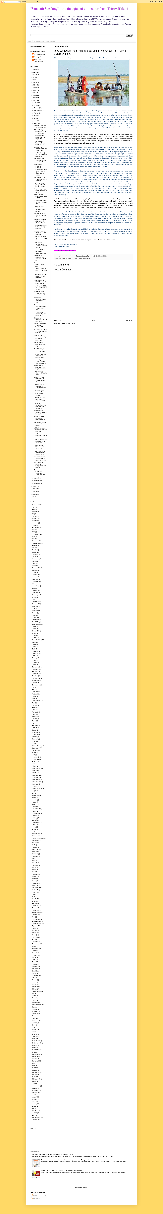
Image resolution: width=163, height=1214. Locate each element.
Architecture (35, 534)
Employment (36, 678)
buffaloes (35, 579)
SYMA (34, 1036)
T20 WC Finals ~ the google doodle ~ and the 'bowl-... (40, 355)
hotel (33, 764)
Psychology (35, 944)
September (37, 110)
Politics (85, 258)
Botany (34, 572)
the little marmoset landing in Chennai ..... (40, 435)
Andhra (34, 520)
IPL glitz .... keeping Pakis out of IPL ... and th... (40, 173)
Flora (33, 710)
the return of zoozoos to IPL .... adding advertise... (40, 227)
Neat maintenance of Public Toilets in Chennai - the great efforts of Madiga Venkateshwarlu (68, 1160)
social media (36, 1002)
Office (34, 901)
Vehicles (34, 1092)
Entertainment (36, 680)
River (33, 960)
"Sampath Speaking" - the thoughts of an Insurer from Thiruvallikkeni (79, 9)
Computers (35, 620)
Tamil (33, 1038)
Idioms (34, 766)
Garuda (34, 737)
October (36, 108)
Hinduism (35, 757)
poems (34, 932)
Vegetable (35, 1090)
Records (34, 953)
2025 (34, 72)
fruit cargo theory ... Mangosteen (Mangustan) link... (40, 386)
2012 (34, 489)
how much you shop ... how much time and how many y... (40, 361)
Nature (34, 892)
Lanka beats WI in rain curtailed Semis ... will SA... (40, 399)
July (35, 116)
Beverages (35, 559)
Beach (34, 550)
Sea (33, 978)
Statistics (34, 1020)
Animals (34, 527)
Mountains (35, 874)
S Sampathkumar (39, 54)
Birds (33, 563)
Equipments (35, 683)
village (34, 1099)
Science (34, 975)
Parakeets (35, 905)
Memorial (35, 854)
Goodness (35, 748)
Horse (34, 761)
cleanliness (35, 610)
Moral (34, 872)
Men (33, 858)
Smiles (34, 1000)
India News (69, 258)
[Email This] (97, 256)
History (34, 759)
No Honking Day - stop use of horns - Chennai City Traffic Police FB (61, 1170)
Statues (34, 1023)
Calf (33, 588)
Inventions (35, 784)
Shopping (35, 987)
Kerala (34, 802)
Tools (33, 1065)
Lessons (34, 815)
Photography (36, 923)
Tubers (34, 1081)
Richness (35, 957)
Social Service (36, 1005)
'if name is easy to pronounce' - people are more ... (40, 418)
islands (34, 786)
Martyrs (34, 842)
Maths (34, 845)
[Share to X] (101, 256)
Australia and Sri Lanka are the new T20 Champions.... (40, 350)
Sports (34, 1011)
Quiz (33, 946)
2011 (34, 491)
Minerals (34, 863)
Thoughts (35, 1061)
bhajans (34, 561)
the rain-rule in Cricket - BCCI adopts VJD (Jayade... (40, 287)
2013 (34, 486)
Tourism (34, 1068)
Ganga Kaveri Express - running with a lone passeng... (40, 338)
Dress (34, 664)
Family (34, 689)
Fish (33, 707)
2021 (34, 82)
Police (34, 935)
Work (33, 1115)
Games (34, 730)
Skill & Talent (36, 991)
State (88, 258)
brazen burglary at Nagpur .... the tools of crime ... (40, 215)
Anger (34, 525)
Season (34, 980)
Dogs (33, 656)
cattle (33, 599)
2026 (34, 69)
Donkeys (34, 658)
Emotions (35, 676)
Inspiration (35, 775)
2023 (34, 77)
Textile (34, 1052)
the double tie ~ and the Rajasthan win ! (40, 126)
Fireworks (35, 705)
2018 (34, 90)
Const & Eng (36, 622)
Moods (34, 867)
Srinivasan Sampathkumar (39, 60)
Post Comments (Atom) (69, 323)
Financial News (36, 701)
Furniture (35, 725)
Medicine (35, 849)
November (37, 105)
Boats (34, 565)
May (35, 121)
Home (29, 41)
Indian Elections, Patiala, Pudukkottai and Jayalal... (39, 209)
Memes (34, 851)
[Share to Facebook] (103, 256)
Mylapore (35, 883)
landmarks (35, 806)
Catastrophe (36, 595)
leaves (34, 811)
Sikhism (34, 989)
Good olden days (37, 746)
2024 (34, 75)
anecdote (35, 523)
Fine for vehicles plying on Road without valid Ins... (40, 185)
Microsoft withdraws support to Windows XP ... (40, 325)
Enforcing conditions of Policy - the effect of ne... (40, 202)
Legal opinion (36, 813)
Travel (34, 1074)
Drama (34, 660)
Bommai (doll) (36, 568)
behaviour (35, 554)
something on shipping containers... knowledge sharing (40, 167)
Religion (34, 955)
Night (33, 896)
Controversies (36, 624)
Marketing (35, 840)
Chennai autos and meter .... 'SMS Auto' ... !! (39, 264)
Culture (34, 638)
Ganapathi (35, 732)
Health (34, 752)
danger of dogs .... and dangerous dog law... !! (39, 344)
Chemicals (35, 602)
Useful (34, 1083)
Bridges (34, 574)
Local (33, 824)
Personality (35, 912)
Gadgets (34, 728)
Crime (34, 633)
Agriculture (35, 511)
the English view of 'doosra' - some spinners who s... (40, 458)
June (35, 118)
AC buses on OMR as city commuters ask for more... (40, 331)
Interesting (75, 258)
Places (34, 928)
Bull (33, 583)
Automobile (35, 543)
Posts (35, 1195)
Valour (34, 1088)
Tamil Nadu (35, 1041)
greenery (35, 750)
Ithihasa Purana (37, 788)
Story (33, 1025)
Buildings (35, 581)
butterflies (35, 586)
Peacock (34, 908)
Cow (33, 628)
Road (33, 962)
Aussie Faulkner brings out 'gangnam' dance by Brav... (40, 465)
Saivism (34, 968)
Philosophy (35, 919)
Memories (35, 856)
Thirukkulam (36, 1054)
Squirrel (34, 1014)
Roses (34, 964)
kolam (34, 804)
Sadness (34, 966)
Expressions (36, 685)
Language (35, 809)
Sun (33, 1032)
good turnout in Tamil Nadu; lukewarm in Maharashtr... (40, 179)
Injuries (34, 770)
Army (33, 536)
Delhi (33, 649)
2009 (34, 497)
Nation (34, 890)
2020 (34, 85)
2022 (34, 80)
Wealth (34, 1106)
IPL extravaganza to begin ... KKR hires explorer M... (40, 270)
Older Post (129, 320)
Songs (34, 1007)
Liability (34, 818)
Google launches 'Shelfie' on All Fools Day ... (39, 447)
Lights (34, 820)
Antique (34, 529)
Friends (34, 719)
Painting (34, 903)
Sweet (34, 1034)
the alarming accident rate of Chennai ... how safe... (40, 276)
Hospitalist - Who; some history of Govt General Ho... (40, 293)
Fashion (34, 692)
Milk (33, 860)
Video (34, 1097)
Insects (34, 773)
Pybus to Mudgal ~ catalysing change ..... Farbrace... (40, 131)
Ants (33, 532)
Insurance (35, 779)
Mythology (35, 885)
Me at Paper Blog (50, 41)
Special (34, 1009)
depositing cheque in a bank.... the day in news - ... (40, 424)
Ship (33, 984)
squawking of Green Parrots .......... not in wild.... (40, 238)
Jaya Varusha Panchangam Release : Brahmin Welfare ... (40, 245)
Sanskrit (34, 971)
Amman (34, 516)
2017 (34, 93)
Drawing (34, 662)
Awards (34, 545)
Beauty (34, 552)
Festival (34, 694)
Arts (33, 538)
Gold (33, 743)
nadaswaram (36, 887)
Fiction (34, 696)
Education (35, 669)
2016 (34, 95)
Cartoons (35, 592)
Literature (35, 822)
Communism (36, 617)
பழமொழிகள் (35, 1119)
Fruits (33, 721)
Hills (33, 755)
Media (34, 847)
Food (33, 714)
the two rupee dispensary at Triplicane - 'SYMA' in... (40, 258)
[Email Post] (93, 256)
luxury (34, 827)
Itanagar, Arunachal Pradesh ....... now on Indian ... (40, 232)
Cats (33, 597)
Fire (33, 703)
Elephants (35, 674)
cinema (34, 608)
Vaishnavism (36, 1086)
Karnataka (35, 797)
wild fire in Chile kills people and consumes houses (40, 251)
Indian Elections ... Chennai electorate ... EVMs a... (40, 196)
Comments (36, 1198)
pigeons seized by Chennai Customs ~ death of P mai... (40, 160)
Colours (34, 613)
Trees (34, 1077)
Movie (34, 876)
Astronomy (35, 541)
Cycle (34, 642)
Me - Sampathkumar (39, 41)
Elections (35, 671)
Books (34, 570)
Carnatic (34, 590)
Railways (35, 948)
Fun (33, 723)
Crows (34, 635)
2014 (34, 100)
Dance (34, 644)
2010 (34, 494)
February (37, 480)
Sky (33, 993)
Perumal (34, 914)
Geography (62, 258)
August (36, 113)
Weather (34, 1108)
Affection (34, 509)
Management (36, 833)
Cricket (34, 631)
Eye (33, 687)
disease (34, 653)
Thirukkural (35, 1056)
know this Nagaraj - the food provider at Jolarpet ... (40, 154)
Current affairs (36, 640)
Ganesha (35, 734)
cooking (34, 626)
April (35, 123)
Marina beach (36, 836)
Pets (33, 917)
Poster (34, 939)
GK (33, 741)
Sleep (34, 996)
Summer (34, 1029)
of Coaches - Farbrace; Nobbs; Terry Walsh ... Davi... (40, 300)
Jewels (34, 793)
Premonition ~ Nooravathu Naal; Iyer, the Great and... (40, 307)
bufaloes (34, 577)
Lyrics (34, 829)
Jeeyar (34, 791)
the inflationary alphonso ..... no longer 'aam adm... (40, 367)
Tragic (34, 1070)
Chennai (34, 604)
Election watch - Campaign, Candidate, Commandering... (40, 472)
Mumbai (34, 878)
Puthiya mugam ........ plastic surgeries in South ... (40, 190)
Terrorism (35, 1050)
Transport (35, 1072)
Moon (34, 869)
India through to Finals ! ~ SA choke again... (40, 373)
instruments (35, 777)
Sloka (34, 998)
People (80, 258)
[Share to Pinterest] (105, 256)
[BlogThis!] (99, 256)
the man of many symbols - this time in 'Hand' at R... (40, 412)
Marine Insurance (37, 838)
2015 (34, 98)
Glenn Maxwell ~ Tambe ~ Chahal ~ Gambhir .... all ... (40, 143)
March (36, 478)
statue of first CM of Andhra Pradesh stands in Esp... (39, 452)
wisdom (34, 1110)
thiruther (34, 1059)
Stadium (34, 1016)
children (34, 606)
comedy (34, 615)
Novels (34, 899)
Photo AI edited (36, 921)
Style (33, 1027)
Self (33, 982)
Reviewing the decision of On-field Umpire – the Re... (40, 148)
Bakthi (34, 547)
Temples (34, 1045)
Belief (34, 556)
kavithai (34, 800)
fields (33, 698)
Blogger (85, 1187)
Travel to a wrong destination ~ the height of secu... (39, 137)
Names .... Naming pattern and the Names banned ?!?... (39, 379)
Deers (34, 646)
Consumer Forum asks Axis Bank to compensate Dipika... (40, 393)
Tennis (34, 1047)
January (36, 483)
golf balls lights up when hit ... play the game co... (40, 429)
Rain (33, 950)
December (37, 103)
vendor (34, 1095)
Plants (34, 930)
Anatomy (34, 518)
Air (33, 514)
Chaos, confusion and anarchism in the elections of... (40, 441)
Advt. (33, 507)
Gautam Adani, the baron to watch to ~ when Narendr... (40, 282)
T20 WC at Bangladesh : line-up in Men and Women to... (40, 406)
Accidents (35, 505)
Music (34, 881)
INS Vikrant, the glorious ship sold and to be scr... (40, 314)
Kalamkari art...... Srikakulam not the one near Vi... (40, 319)
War (33, 1101)
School (34, 973)
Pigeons (34, 926)
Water (34, 1104)
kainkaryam (35, 795)
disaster (34, 651)
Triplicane (35, 1079)
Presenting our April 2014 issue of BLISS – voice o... (40, 221)
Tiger (33, 1063)
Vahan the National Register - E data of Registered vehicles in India (52, 1154)
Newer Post (57, 320)
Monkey (34, 865)
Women (34, 1113)
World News (35, 1117)
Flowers (34, 712)
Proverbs (35, 942)
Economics (35, 667)
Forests (34, 716)
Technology (35, 1043)
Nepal (34, 894)
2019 (34, 87)
